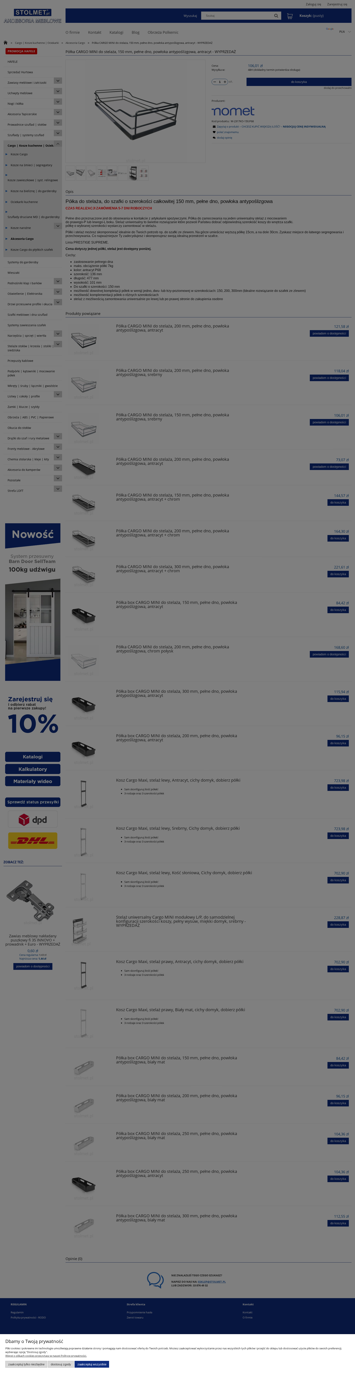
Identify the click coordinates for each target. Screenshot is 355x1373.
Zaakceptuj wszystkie (91, 1364)
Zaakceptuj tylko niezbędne (26, 1364)
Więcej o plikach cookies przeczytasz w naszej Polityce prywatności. (46, 1356)
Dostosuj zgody (61, 1364)
